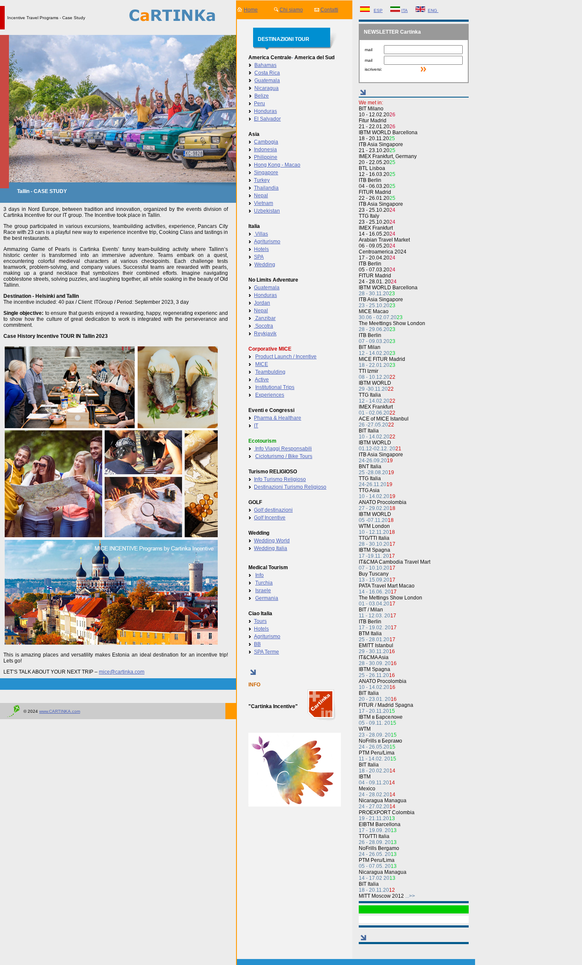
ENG (433, 10)
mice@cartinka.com (121, 672)
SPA (259, 257)
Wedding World (272, 541)
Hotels (261, 249)
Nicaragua (266, 88)
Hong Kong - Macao (277, 165)
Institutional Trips (274, 387)
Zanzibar (265, 318)
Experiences (269, 395)
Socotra (263, 326)
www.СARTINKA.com (59, 711)
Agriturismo (267, 242)
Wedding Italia (270, 548)
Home (251, 10)
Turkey (262, 180)
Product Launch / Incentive (286, 357)
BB (257, 644)
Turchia (264, 583)
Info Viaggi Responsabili (283, 449)
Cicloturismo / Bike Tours (283, 456)
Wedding (264, 265)
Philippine (265, 157)
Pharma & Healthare (277, 418)
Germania (266, 598)
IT (256, 426)
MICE (261, 364)
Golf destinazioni (273, 510)
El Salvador (267, 119)
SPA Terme (266, 652)
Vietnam (263, 203)
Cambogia (266, 142)
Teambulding (270, 372)
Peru (259, 104)
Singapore (266, 173)
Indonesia (265, 150)
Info (259, 575)
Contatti (329, 10)
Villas (261, 234)
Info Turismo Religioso (280, 479)
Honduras (265, 111)
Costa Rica (267, 73)
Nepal (261, 196)
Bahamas (265, 65)
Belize (261, 96)
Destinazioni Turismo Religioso (290, 487)
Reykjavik (265, 334)
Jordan (262, 303)
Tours (260, 621)
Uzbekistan (267, 211)
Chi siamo (291, 10)
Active (262, 380)
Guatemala (267, 81)
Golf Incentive (269, 518)
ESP (378, 10)
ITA (404, 10)
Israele (263, 590)
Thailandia (266, 188)
